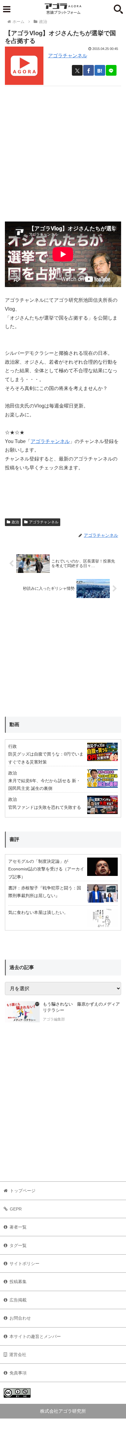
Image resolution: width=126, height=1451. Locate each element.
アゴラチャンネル (67, 55)
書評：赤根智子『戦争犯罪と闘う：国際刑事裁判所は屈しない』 (44, 891)
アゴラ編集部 (54, 1019)
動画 (14, 724)
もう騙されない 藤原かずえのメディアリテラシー (81, 1007)
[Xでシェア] (77, 70)
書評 (14, 839)
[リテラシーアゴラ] (22, 1012)
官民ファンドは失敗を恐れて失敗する (44, 807)
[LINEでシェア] (111, 70)
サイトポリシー (24, 1263)
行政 (12, 746)
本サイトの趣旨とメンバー (35, 1336)
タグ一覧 (18, 1245)
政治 (15, 522)
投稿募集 (18, 1281)
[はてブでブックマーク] (99, 70)
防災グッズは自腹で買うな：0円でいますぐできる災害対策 (45, 758)
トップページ (22, 1190)
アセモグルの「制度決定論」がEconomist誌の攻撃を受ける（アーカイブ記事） (46, 869)
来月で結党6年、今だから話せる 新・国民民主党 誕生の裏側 (44, 784)
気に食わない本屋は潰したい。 (38, 912)
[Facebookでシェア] (88, 70)
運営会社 (17, 1354)
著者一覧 (18, 1227)
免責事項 (18, 1372)
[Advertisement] (63, 149)
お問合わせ (20, 1318)
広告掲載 (18, 1300)
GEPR (16, 1209)
